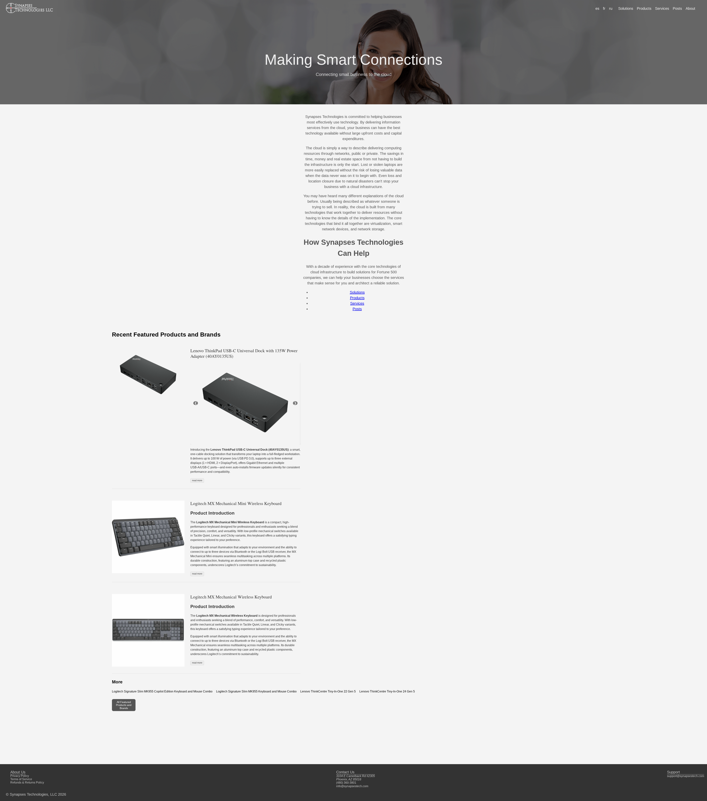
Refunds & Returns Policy (27, 782)
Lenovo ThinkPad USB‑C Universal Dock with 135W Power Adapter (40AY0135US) (244, 353)
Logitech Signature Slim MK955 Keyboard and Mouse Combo (256, 691)
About (690, 8)
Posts (677, 8)
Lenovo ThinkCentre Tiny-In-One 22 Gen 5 (328, 691)
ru (610, 8)
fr (604, 8)
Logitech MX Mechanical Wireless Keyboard (231, 597)
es (597, 8)
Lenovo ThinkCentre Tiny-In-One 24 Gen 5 (387, 691)
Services (662, 8)
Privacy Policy (19, 775)
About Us (17, 772)
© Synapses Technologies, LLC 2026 (36, 794)
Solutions (625, 8)
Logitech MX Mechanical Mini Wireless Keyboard (236, 503)
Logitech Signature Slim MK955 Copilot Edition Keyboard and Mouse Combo (162, 691)
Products (644, 8)
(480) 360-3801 (346, 782)
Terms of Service (21, 779)
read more (197, 480)
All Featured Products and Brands (123, 705)
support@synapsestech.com (685, 776)
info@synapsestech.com (352, 786)
